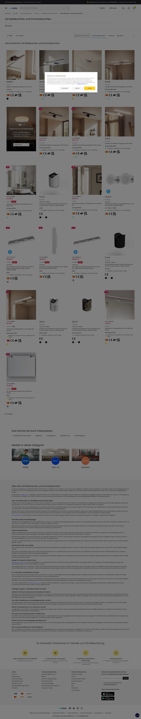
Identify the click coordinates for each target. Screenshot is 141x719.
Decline (77, 88)
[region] (71, 82)
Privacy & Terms (81, 83)
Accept (89, 88)
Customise (65, 88)
